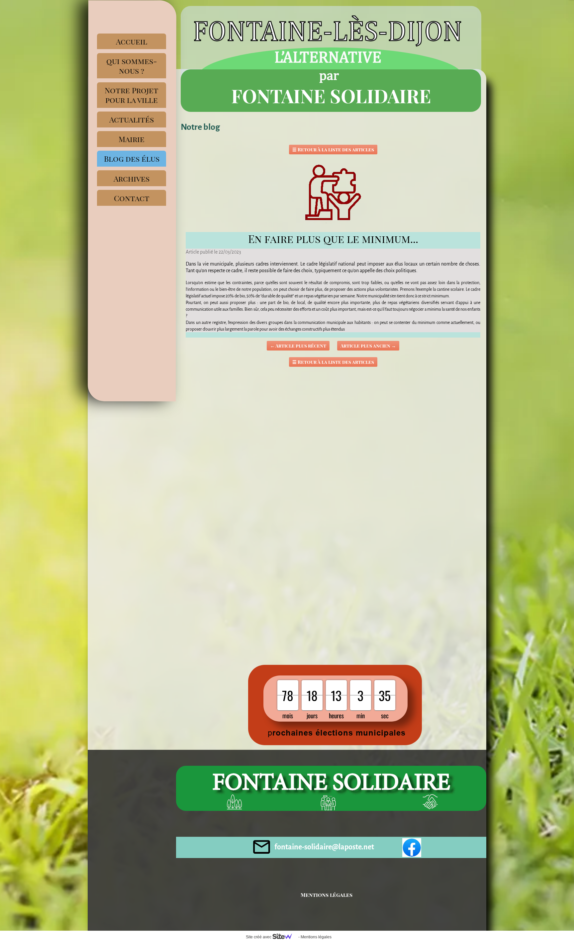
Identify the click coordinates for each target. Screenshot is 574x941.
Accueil (131, 41)
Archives (131, 178)
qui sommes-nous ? (131, 66)
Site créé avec (259, 937)
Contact (131, 198)
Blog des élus (131, 158)
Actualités (131, 119)
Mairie (131, 139)
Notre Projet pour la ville (131, 95)
